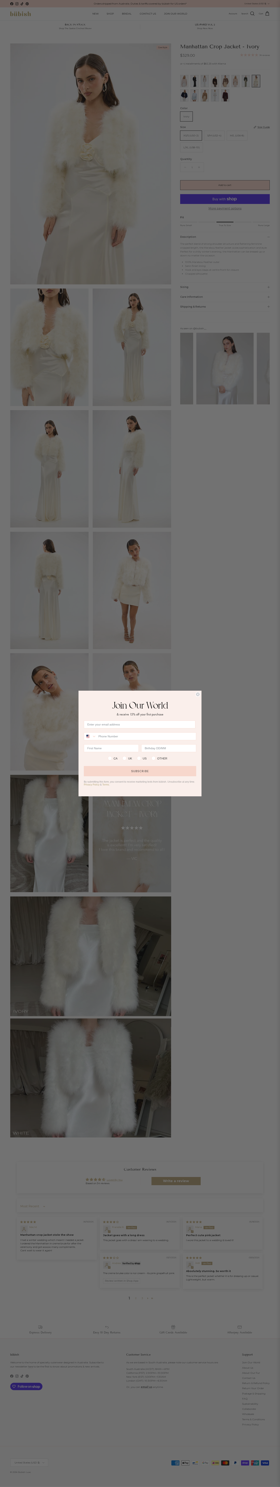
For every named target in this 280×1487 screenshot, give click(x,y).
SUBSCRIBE (140, 771)
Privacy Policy (91, 784)
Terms (105, 784)
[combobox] (90, 736)
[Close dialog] (198, 694)
